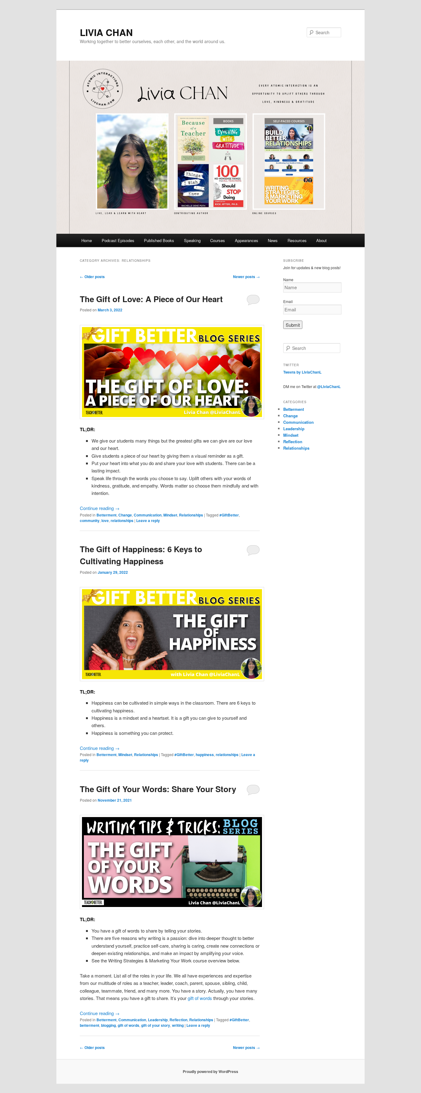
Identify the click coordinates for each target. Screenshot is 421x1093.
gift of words (200, 998)
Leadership (158, 1019)
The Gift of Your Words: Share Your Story (158, 789)
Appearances (246, 240)
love (105, 520)
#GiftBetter (229, 515)
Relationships (191, 515)
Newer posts (246, 276)
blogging (108, 1025)
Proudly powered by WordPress (210, 1071)
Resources (297, 240)
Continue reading (100, 508)
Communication (147, 515)
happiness (205, 754)
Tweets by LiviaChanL (302, 372)
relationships (122, 520)
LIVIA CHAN (106, 32)
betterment (89, 1025)
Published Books (159, 240)
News (273, 240)
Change (125, 515)
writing (178, 1025)
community (90, 520)
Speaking (192, 240)
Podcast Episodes (118, 240)
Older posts (92, 276)
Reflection (178, 1019)
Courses (217, 240)
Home (86, 240)
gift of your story (155, 1025)
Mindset (170, 515)
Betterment (106, 515)
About (321, 240)
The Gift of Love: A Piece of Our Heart (151, 299)
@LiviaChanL (329, 386)
